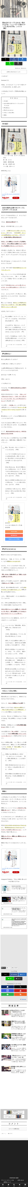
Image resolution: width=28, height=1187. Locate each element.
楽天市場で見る (14, 535)
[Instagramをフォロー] (7, 990)
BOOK (4, 967)
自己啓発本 (15, 967)
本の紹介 (6, 101)
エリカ (9, 967)
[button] (18, 63)
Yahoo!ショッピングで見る (14, 539)
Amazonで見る (14, 531)
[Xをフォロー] (20, 986)
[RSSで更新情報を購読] (20, 994)
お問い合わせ (21, 1180)
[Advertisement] (14, 950)
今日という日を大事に (9, 112)
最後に (5, 115)
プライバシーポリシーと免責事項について (7, 1181)
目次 (12, 98)
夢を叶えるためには (8, 110)
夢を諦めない (7, 107)
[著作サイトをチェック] (7, 986)
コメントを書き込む (14, 1128)
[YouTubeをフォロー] (20, 990)
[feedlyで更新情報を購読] (7, 994)
